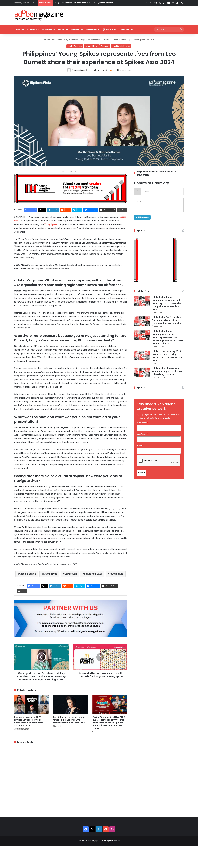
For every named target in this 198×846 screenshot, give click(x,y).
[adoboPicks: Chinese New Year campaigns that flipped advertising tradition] (142, 372)
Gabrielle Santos (27, 573)
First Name (142, 422)
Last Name (142, 434)
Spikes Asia (71, 573)
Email (140, 445)
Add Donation (142, 217)
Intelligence (92, 29)
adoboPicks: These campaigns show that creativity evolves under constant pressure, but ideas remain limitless (167, 337)
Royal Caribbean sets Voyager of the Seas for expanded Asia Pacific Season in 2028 (90, 3)
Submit (141, 472)
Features (47, 29)
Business (32, 29)
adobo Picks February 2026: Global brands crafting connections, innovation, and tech (167, 356)
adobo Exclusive (60, 40)
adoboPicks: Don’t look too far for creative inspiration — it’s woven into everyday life (167, 320)
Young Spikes (50, 224)
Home (49, 40)
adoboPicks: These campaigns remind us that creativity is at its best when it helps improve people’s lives (167, 303)
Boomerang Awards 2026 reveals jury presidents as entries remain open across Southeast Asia (28, 721)
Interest (75, 29)
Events (62, 29)
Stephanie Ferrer (78, 70)
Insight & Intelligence (121, 46)
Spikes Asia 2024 (93, 573)
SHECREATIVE (127, 29)
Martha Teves (50, 573)
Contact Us (82, 841)
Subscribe (111, 29)
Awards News (91, 46)
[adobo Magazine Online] (39, 15)
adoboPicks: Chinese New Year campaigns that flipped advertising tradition (167, 371)
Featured (104, 46)
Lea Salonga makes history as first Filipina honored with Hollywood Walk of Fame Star (69, 720)
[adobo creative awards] (70, 188)
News (19, 29)
